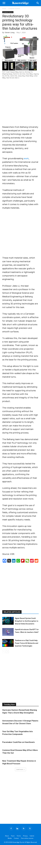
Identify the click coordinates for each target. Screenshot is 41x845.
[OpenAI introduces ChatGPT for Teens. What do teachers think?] (8, 632)
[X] (30, 828)
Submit (32, 836)
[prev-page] (3, 651)
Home (4, 8)
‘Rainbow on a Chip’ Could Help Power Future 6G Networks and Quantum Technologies (26, 643)
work (26, 158)
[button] (4, 3)
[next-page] (7, 651)
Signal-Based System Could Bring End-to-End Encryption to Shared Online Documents (26, 621)
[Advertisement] (20, 102)
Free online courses (27, 838)
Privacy (25, 836)
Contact (16, 838)
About (7, 836)
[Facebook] (11, 828)
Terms (19, 836)
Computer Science (14, 8)
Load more (19, 769)
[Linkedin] (17, 828)
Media (10, 838)
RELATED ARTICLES (12, 612)
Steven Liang (9, 32)
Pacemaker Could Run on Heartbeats (18, 742)
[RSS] (23, 828)
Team (13, 836)
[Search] (38, 3)
